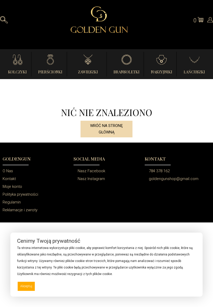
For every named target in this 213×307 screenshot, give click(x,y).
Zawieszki (88, 71)
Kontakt (9, 178)
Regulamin (12, 202)
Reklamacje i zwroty (20, 210)
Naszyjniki (161, 71)
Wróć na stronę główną (106, 129)
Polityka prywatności (20, 194)
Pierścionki (50, 71)
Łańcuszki (194, 71)
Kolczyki (17, 71)
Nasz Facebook (91, 171)
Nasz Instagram (91, 178)
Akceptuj (26, 286)
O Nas (8, 171)
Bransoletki (126, 71)
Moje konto (12, 186)
